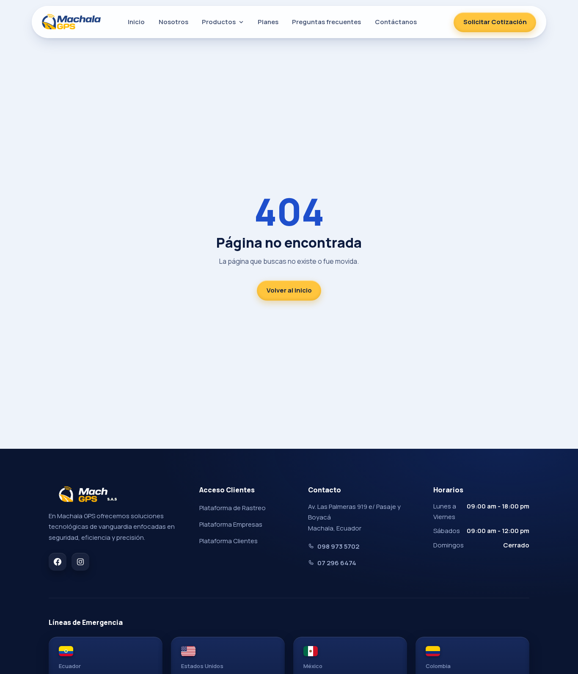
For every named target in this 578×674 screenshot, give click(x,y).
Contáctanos (396, 21)
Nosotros (173, 21)
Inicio (136, 21)
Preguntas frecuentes (326, 21)
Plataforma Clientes (228, 540)
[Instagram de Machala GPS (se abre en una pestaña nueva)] (80, 562)
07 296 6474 (336, 562)
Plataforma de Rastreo (232, 507)
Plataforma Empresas (230, 524)
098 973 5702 (338, 546)
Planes (268, 21)
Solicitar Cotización (495, 21)
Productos (219, 21)
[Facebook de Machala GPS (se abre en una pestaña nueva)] (57, 562)
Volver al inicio (289, 290)
